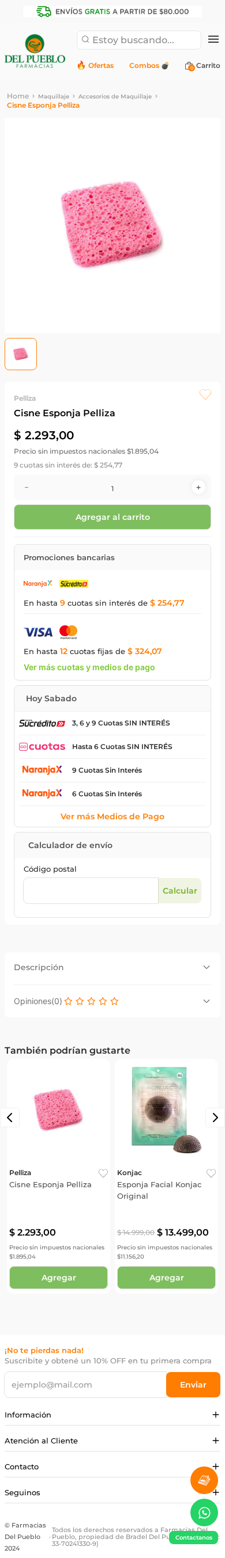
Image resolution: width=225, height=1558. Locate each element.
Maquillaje (53, 96)
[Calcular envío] (179, 890)
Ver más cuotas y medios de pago (89, 667)
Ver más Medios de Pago (112, 816)
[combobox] (139, 40)
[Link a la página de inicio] (18, 96)
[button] (213, 40)
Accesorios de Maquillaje (115, 96)
